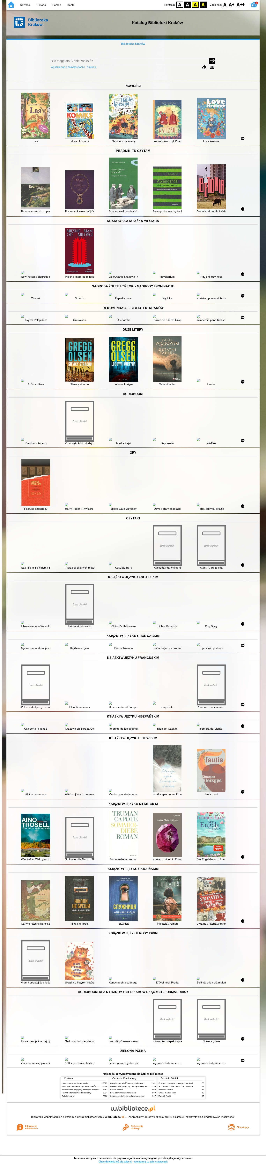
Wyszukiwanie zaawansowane (68, 67)
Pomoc (56, 4)
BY (203, 4)
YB (195, 4)
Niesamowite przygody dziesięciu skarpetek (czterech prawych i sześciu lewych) (97, 1090)
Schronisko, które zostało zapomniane (127, 1096)
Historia (41, 4)
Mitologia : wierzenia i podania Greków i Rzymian (84, 1086)
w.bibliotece (114, 1116)
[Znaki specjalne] (212, 67)
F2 (240, 4)
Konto (71, 4)
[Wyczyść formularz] (204, 67)
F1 (231, 4)
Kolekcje (91, 67)
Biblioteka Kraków (133, 43)
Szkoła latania (68, 1096)
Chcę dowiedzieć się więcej (115, 1161)
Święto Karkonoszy (167, 1093)
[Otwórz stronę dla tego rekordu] (36, 116)
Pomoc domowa (166, 1090)
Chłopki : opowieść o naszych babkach (127, 1083)
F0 (225, 4)
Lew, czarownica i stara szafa (75, 1083)
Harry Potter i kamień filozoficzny (76, 1093)
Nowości (25, 4)
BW (187, 4)
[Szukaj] (212, 61)
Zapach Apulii (165, 1096)
